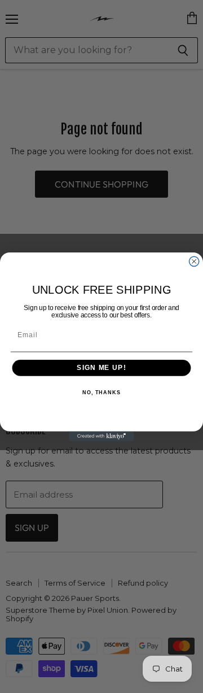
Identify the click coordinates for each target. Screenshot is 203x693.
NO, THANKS (101, 392)
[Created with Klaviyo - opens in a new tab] (101, 436)
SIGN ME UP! (101, 367)
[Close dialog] (194, 261)
